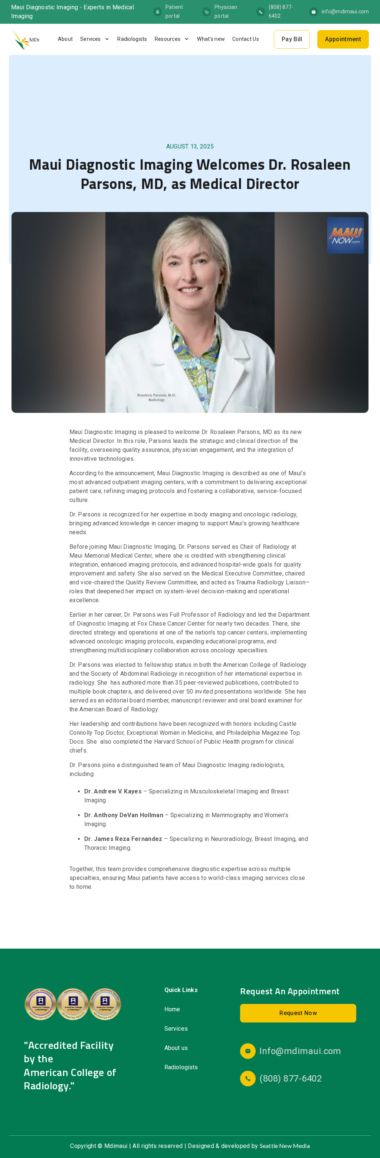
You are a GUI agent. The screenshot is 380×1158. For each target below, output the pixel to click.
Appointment (343, 39)
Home (172, 1009)
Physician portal (225, 11)
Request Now (298, 1013)
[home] (25, 39)
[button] (96, 39)
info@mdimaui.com (345, 11)
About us (176, 1047)
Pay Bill (292, 39)
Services (90, 39)
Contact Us (245, 39)
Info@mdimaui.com (300, 1051)
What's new (211, 39)
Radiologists (132, 39)
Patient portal (174, 11)
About (65, 39)
